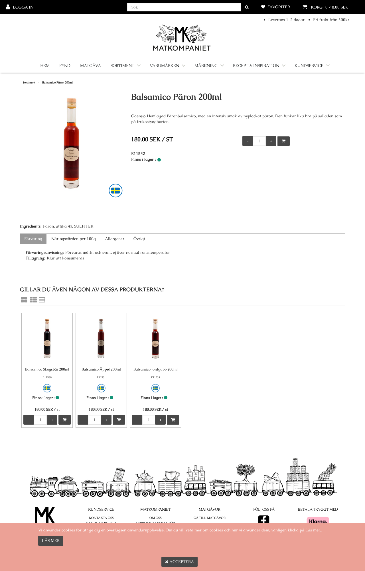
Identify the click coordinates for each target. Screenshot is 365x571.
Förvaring (33, 238)
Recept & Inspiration (256, 65)
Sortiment (122, 65)
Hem (45, 65)
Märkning (206, 65)
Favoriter (278, 7)
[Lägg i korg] (283, 141)
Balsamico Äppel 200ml (101, 369)
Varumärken (164, 65)
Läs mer (51, 540)
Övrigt (139, 238)
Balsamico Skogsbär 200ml (47, 369)
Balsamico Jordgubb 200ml (155, 369)
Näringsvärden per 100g (73, 238)
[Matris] (24, 300)
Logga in (23, 7)
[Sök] (247, 7)
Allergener (114, 238)
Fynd (64, 65)
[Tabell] (42, 299)
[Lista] (33, 300)
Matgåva (90, 65)
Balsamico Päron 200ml (57, 82)
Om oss (155, 518)
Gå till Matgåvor (210, 518)
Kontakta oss (101, 518)
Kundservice (309, 65)
